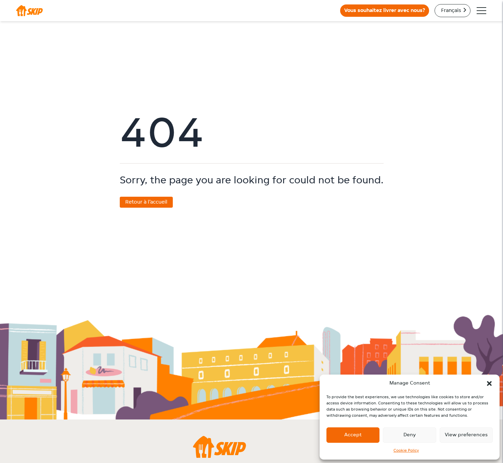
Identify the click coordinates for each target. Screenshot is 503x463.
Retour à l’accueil (146, 202)
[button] (489, 383)
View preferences (466, 435)
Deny (409, 435)
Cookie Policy (406, 451)
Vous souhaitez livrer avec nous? (384, 10)
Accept (353, 435)
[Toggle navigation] (481, 10)
